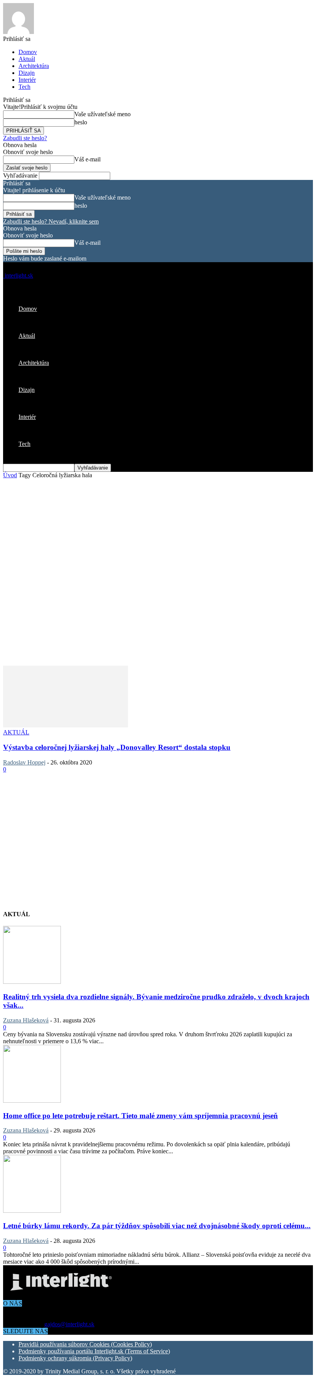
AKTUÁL (16, 732)
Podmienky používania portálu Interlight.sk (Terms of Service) (94, 1351)
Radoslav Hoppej (24, 762)
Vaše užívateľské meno (102, 114)
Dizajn (26, 72)
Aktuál (26, 59)
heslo (80, 122)
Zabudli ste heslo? (25, 138)
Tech (24, 86)
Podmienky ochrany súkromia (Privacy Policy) (75, 1358)
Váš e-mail (87, 159)
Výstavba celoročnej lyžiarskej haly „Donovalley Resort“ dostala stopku (116, 747)
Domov (27, 52)
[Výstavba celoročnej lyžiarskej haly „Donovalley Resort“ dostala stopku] (65, 725)
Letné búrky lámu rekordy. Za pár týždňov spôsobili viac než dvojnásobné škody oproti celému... (157, 1226)
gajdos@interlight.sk (69, 1324)
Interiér (27, 79)
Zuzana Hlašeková (26, 1020)
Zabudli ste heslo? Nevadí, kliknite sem (51, 221)
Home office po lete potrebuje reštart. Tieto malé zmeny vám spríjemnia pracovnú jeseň (140, 1116)
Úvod (10, 475)
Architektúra (33, 66)
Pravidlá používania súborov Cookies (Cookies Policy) (85, 1344)
